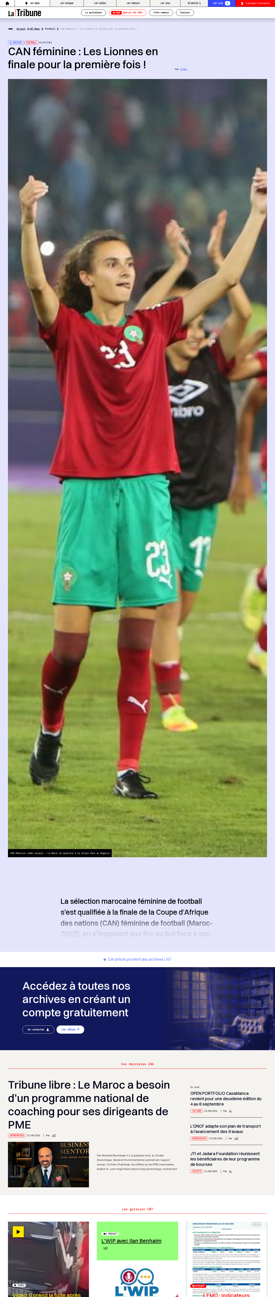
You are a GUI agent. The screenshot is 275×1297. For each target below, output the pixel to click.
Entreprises (17, 1135)
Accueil (21, 28)
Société (196, 1171)
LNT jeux (165, 3)
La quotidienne (93, 12)
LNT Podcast (133, 3)
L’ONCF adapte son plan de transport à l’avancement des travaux (225, 1129)
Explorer (185, 12)
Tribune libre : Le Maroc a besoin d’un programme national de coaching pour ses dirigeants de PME (89, 1104)
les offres (68, 1029)
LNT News (35, 3)
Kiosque (199, 1285)
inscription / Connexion (258, 3)
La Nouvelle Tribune (24, 12)
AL (230, 1110)
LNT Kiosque (66, 3)
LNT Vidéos (100, 3)
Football (50, 28)
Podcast (112, 1233)
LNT (54, 1135)
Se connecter (36, 1029)
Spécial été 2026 (128, 12)
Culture (196, 1110)
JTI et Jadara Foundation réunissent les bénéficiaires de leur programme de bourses (225, 1159)
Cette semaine (161, 12)
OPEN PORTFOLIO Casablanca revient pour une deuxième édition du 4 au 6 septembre (225, 1099)
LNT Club (218, 3)
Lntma (183, 69)
